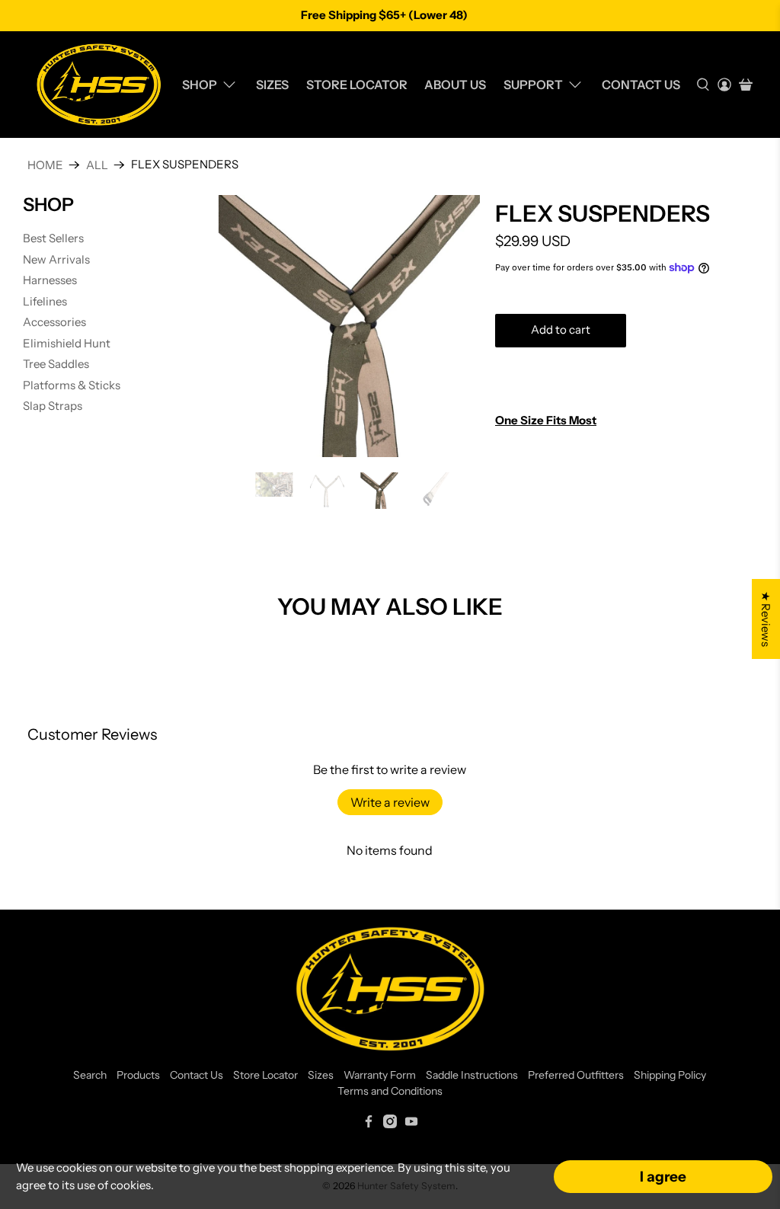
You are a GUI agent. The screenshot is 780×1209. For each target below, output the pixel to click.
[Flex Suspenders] (349, 326)
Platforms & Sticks (71, 385)
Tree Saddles (56, 364)
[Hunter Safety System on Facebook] (369, 1124)
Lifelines (45, 301)
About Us (455, 84)
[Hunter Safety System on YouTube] (411, 1124)
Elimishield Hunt (66, 343)
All (97, 165)
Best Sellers (53, 238)
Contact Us (641, 84)
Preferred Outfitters (576, 1075)
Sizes (272, 84)
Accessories (54, 322)
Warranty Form (380, 1075)
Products (138, 1075)
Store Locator (357, 84)
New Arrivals (56, 259)
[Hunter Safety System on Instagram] (390, 1124)
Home (45, 165)
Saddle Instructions (472, 1075)
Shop (199, 84)
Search (90, 1075)
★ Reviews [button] (766, 619)
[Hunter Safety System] (98, 84)
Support (533, 84)
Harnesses (50, 280)
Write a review (390, 802)
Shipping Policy (670, 1075)
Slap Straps (52, 405)
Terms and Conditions (390, 1091)
